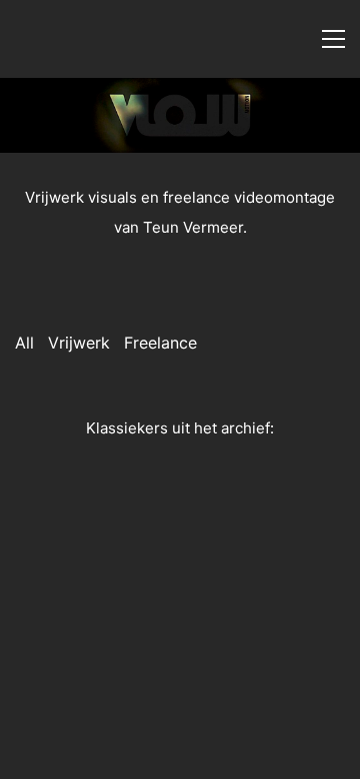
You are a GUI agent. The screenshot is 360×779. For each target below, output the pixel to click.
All (24, 343)
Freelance (160, 343)
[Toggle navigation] (333, 39)
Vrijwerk (79, 343)
